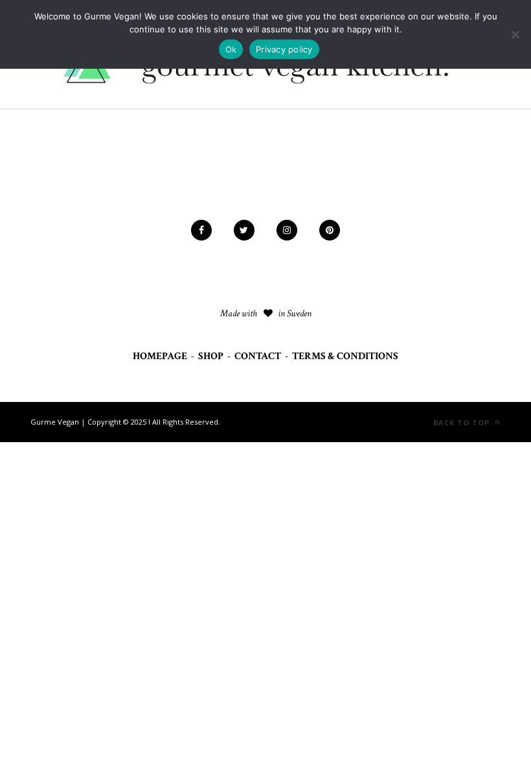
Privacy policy (284, 49)
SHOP (210, 356)
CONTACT (257, 356)
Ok (231, 49)
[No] (514, 34)
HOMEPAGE (160, 356)
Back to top (462, 422)
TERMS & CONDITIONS (345, 356)
